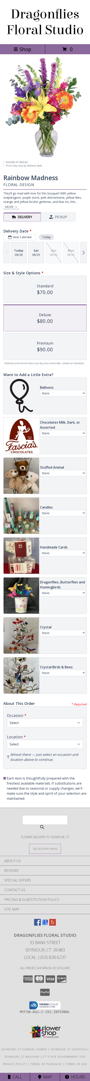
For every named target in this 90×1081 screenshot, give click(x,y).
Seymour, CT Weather (22, 1057)
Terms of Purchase (46, 1064)
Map (46, 1077)
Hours (77, 1077)
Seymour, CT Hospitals (70, 1049)
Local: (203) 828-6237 (45, 957)
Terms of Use (76, 1064)
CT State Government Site (64, 1057)
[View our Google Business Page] (45, 924)
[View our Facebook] (37, 924)
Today (46, 237)
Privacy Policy (15, 1064)
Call (16, 1077)
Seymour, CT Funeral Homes (24, 1049)
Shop (25, 49)
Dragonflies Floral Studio (45, 22)
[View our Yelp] (52, 924)
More (9, 207)
